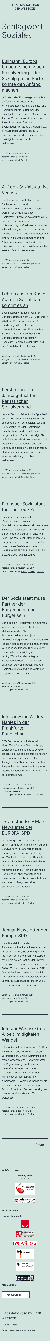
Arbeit (24, 571)
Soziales (25, 160)
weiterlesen (8, 143)
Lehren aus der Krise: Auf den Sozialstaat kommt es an (23, 299)
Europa (20, 156)
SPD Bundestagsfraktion (28, 263)
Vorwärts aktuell (10, 1210)
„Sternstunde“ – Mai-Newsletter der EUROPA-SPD (23, 827)
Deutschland (23, 568)
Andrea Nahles (27, 794)
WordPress (29, 1330)
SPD (27, 156)
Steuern (33, 477)
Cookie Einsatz (9, 1324)
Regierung (22, 1111)
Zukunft (40, 571)
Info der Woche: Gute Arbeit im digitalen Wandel (23, 1034)
